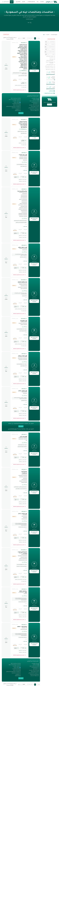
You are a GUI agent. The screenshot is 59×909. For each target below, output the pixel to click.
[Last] (19, 38)
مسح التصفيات (6, 34)
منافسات (42, 1)
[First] (39, 38)
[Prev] (37, 38)
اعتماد (35, 70)
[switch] (54, 56)
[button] (31, 2)
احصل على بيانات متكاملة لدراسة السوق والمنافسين (21, 429)
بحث (37, 1)
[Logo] (51, 2)
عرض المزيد (25, 170)
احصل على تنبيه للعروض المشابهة (18, 147)
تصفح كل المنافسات (29, 19)
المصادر (18, 1)
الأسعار (23, 1)
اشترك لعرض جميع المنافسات (34, 173)
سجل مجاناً (21, 426)
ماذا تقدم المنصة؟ (31, 1)
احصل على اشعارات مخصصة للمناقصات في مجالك (21, 423)
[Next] (21, 38)
